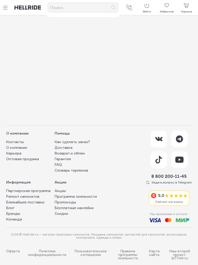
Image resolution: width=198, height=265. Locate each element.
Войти (147, 11)
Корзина (186, 11)
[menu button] (6, 7)
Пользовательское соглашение (91, 252)
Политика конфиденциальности (47, 252)
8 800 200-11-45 (169, 176)
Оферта (13, 251)
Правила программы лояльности (128, 254)
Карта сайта (154, 252)
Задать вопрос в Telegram (171, 182)
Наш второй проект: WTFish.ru (179, 254)
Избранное (167, 11)
